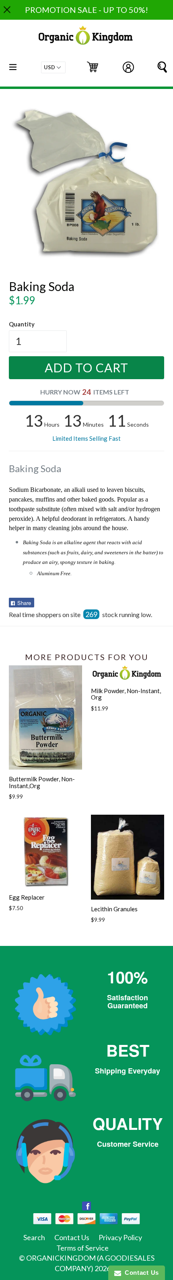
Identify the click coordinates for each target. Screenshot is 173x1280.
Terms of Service (82, 1247)
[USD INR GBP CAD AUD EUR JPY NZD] (53, 67)
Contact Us (71, 1237)
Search (34, 1237)
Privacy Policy (120, 1237)
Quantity (22, 324)
